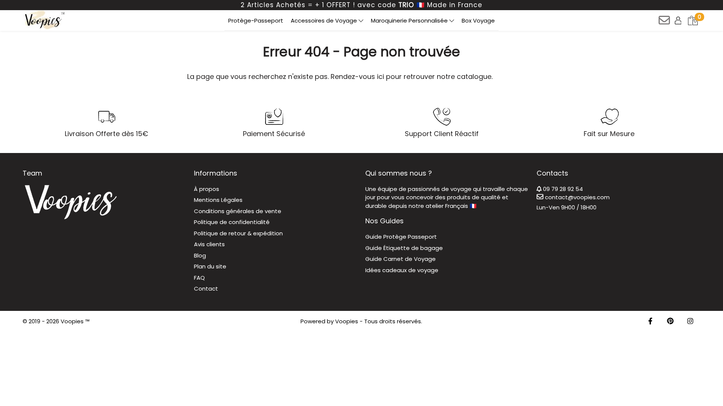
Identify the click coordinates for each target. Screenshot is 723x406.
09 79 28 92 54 (562, 189)
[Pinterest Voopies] (670, 321)
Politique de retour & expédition (238, 233)
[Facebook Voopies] (650, 321)
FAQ (199, 278)
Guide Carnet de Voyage (400, 259)
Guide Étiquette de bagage (404, 248)
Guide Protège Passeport (401, 237)
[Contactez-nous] (665, 23)
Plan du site (210, 266)
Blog (200, 255)
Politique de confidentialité (232, 222)
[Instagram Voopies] (690, 321)
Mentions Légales (218, 200)
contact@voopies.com (576, 197)
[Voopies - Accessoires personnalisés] (44, 20)
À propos (206, 189)
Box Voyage (478, 20)
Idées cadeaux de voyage (401, 270)
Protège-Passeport (255, 20)
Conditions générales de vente (237, 211)
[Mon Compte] (679, 20)
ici (380, 76)
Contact (206, 288)
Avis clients (209, 244)
